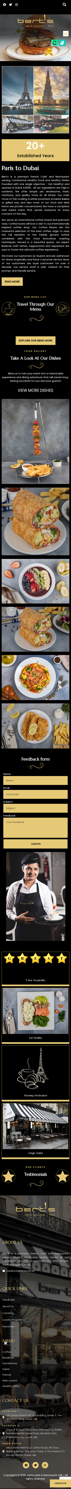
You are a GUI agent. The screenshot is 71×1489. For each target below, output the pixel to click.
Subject (8, 801)
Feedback (9, 815)
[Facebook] (5, 5)
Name (7, 774)
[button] (64, 4)
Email (6, 788)
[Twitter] (11, 5)
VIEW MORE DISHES (35, 390)
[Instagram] (16, 5)
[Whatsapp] (7, 1344)
